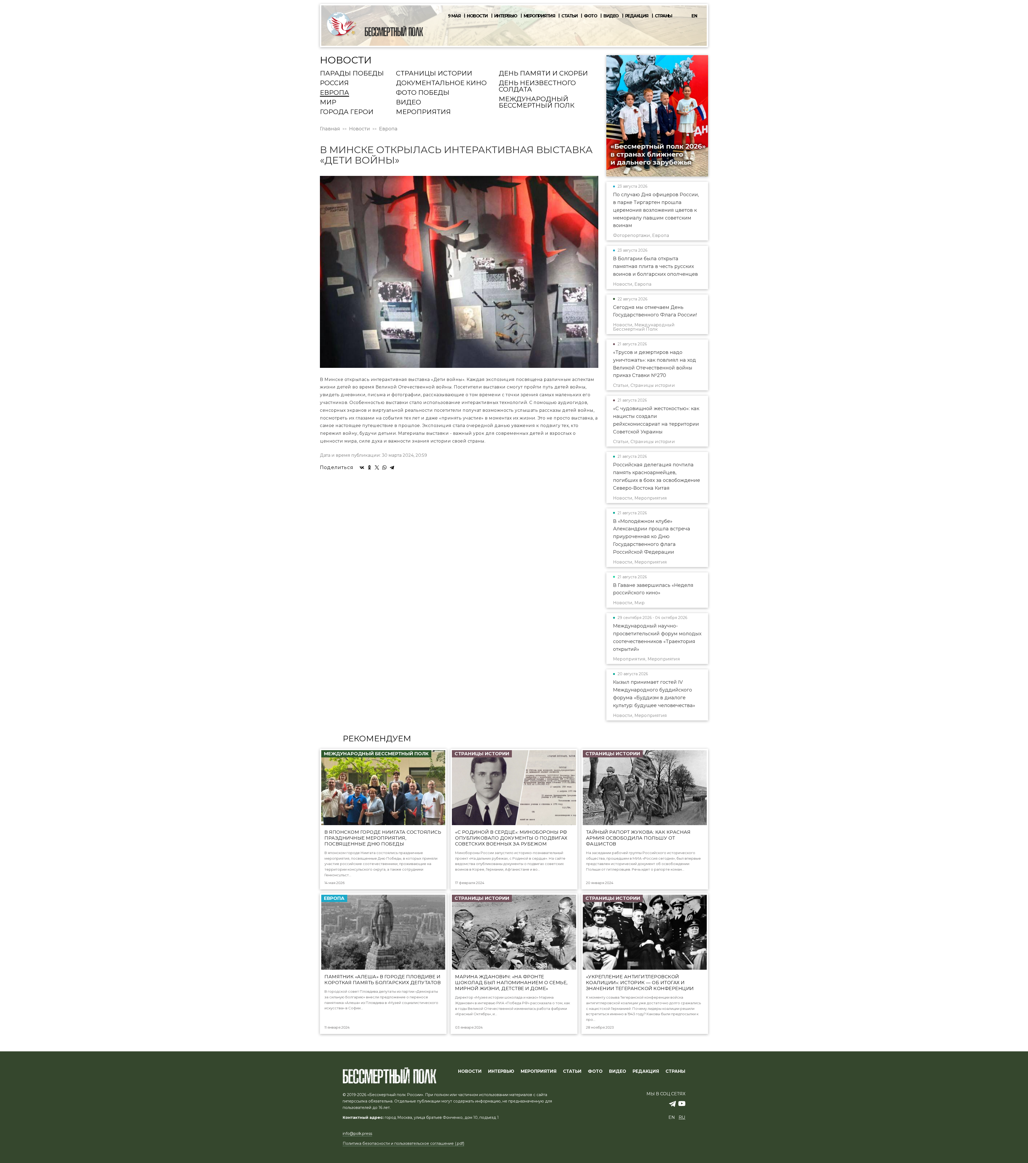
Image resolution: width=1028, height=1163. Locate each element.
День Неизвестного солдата (537, 86)
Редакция (636, 16)
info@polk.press (357, 1133)
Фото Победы (422, 92)
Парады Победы (352, 73)
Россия (334, 83)
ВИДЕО (617, 1071)
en (694, 15)
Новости (477, 16)
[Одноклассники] (369, 467)
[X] (377, 467)
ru (682, 1117)
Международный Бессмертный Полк (537, 102)
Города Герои (346, 112)
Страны (663, 16)
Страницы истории (434, 73)
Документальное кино (441, 83)
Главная (330, 128)
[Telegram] (392, 467)
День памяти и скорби (543, 73)
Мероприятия (539, 16)
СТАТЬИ (572, 1071)
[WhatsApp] (384, 467)
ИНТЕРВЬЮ (501, 1071)
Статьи (569, 16)
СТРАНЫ (675, 1071)
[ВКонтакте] (362, 467)
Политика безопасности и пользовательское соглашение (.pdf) (403, 1143)
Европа (334, 92)
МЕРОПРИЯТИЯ (539, 1071)
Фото (590, 16)
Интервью (505, 16)
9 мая (454, 16)
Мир (328, 102)
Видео (611, 16)
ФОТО (595, 1071)
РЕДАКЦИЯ (646, 1071)
